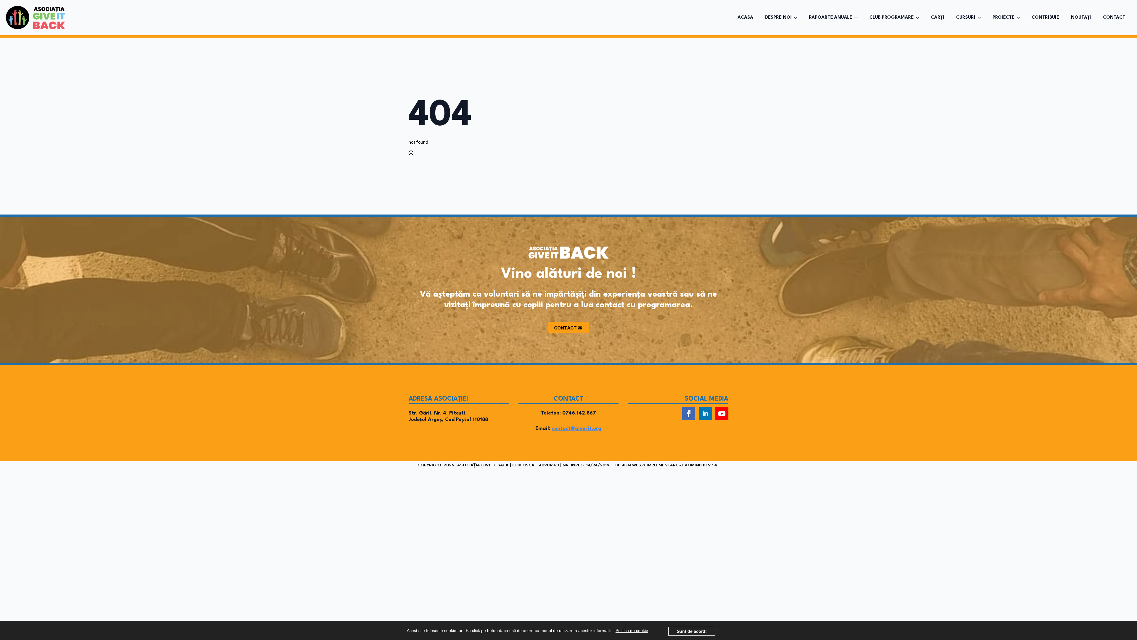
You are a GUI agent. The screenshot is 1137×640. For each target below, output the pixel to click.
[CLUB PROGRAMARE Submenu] (919, 17)
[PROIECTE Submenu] (1020, 17)
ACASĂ (745, 17)
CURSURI (965, 17)
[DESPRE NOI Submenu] (797, 17)
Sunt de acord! (692, 631)
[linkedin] (705, 413)
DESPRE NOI (778, 17)
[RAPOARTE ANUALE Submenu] (857, 17)
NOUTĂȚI (1081, 17)
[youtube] (721, 413)
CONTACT (1114, 17)
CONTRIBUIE (1045, 17)
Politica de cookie (632, 630)
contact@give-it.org (576, 428)
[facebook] (688, 413)
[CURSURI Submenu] (981, 17)
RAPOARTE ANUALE (830, 17)
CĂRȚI (937, 17)
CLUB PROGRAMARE (891, 17)
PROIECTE (1003, 17)
